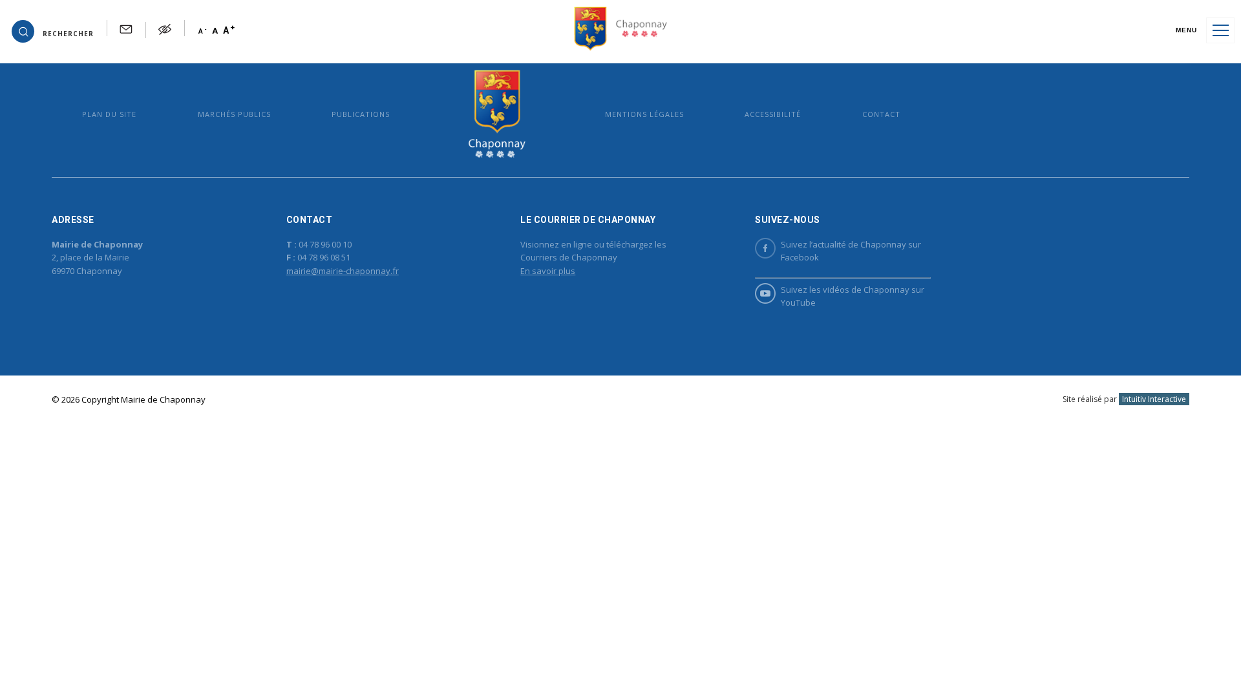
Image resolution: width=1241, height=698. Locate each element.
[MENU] (1220, 30)
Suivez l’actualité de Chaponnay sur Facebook (851, 251)
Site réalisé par (1124, 399)
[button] (53, 30)
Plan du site (109, 114)
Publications (361, 114)
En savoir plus (547, 271)
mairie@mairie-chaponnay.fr (342, 271)
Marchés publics (234, 114)
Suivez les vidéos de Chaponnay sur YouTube (852, 296)
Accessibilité (773, 114)
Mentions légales (644, 114)
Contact (881, 114)
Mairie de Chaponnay (497, 114)
